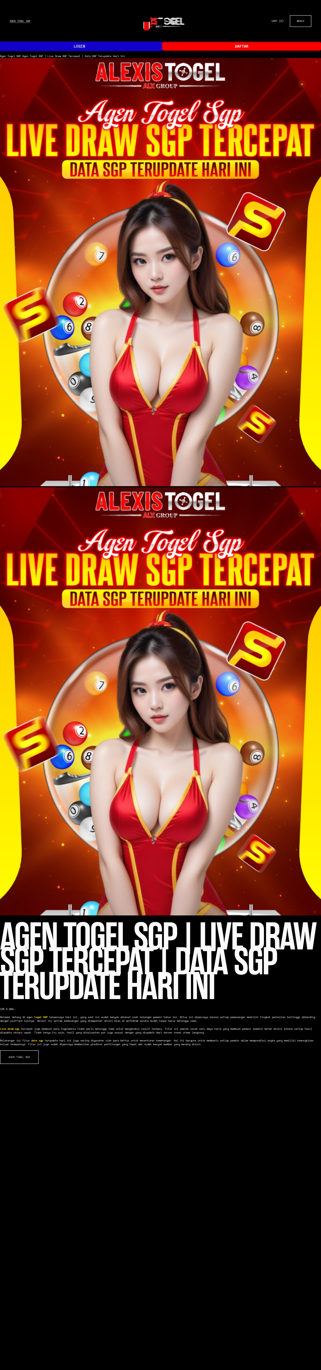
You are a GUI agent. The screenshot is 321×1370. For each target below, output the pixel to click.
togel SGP (41, 1017)
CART (277, 21)
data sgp (37, 1040)
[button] (19, 1057)
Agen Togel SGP (20, 21)
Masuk (300, 21)
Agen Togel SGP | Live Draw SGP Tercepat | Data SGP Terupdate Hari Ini (73, 56)
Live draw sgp (9, 1029)
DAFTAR (241, 46)
